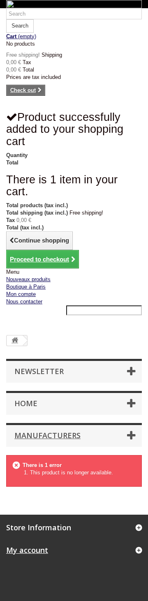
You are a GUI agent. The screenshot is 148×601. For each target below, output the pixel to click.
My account (27, 550)
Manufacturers (47, 435)
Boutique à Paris (26, 287)
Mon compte (21, 294)
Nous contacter (24, 301)
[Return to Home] (15, 340)
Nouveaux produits (28, 279)
